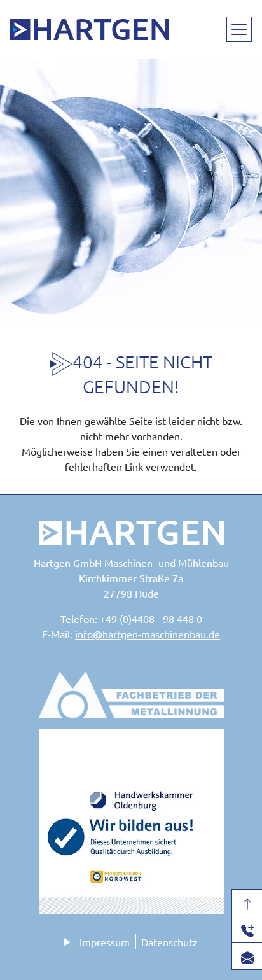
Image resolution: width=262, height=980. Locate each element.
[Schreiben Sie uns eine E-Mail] (247, 956)
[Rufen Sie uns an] (247, 929)
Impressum (104, 941)
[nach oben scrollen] (247, 903)
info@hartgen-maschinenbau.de (147, 633)
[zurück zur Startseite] (89, 29)
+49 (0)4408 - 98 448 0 (151, 618)
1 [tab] (131, 305)
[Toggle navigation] (239, 29)
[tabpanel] (131, 190)
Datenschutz (169, 941)
